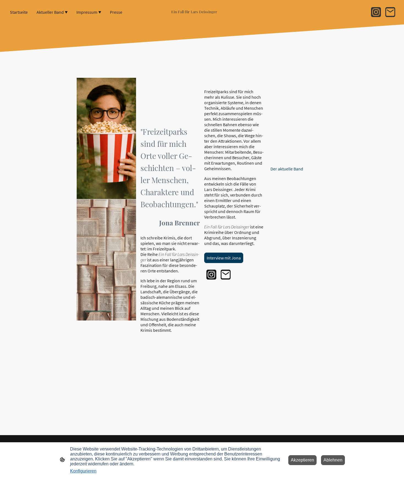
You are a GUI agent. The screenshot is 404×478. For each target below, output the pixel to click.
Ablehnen (332, 460)
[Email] (390, 12)
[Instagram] (376, 12)
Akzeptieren (302, 460)
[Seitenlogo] (202, 17)
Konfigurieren (83, 471)
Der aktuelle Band (286, 169)
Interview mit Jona (224, 258)
